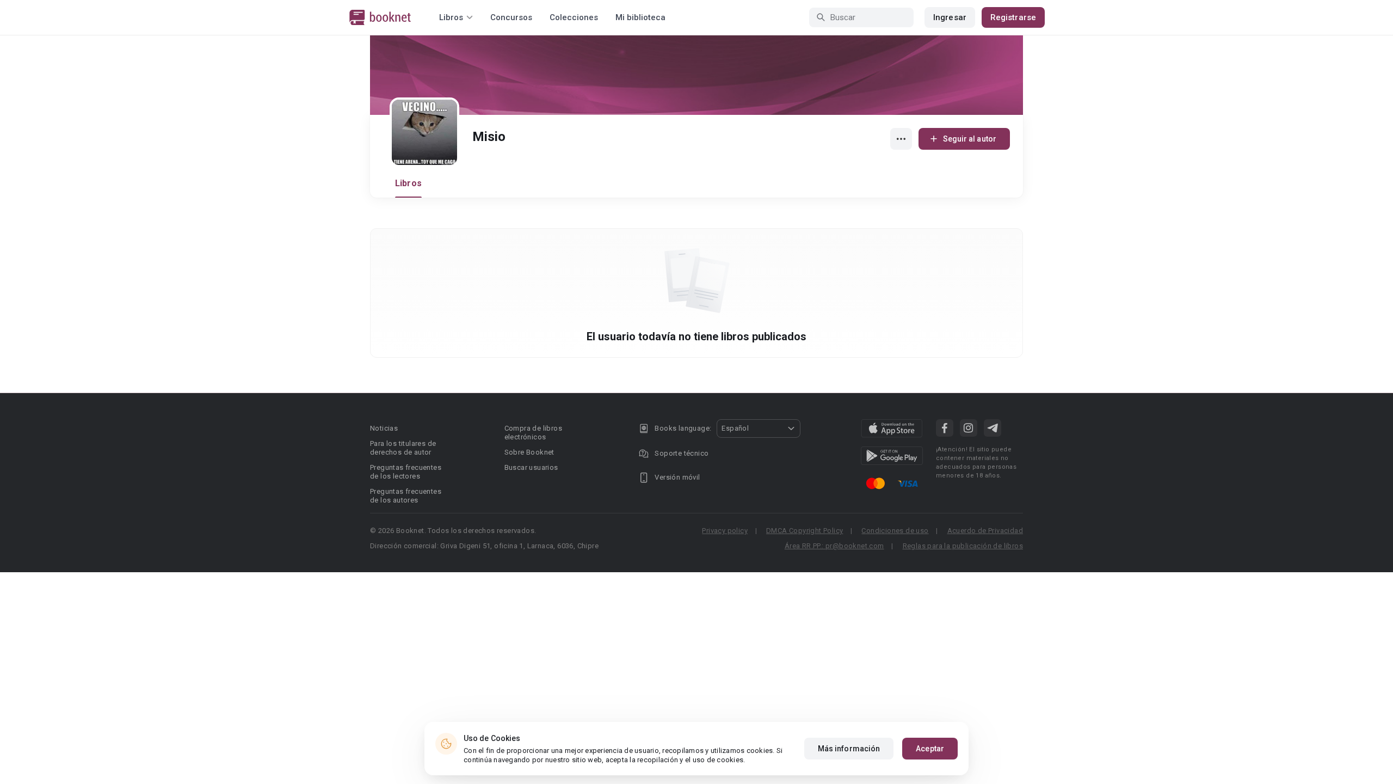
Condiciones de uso (894, 530)
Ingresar (949, 17)
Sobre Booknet (529, 452)
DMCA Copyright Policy (804, 530)
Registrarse (1013, 17)
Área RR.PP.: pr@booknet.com (834, 546)
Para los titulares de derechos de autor (403, 447)
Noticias (384, 428)
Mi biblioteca (640, 17)
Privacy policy (725, 530)
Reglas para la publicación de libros (963, 546)
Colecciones (574, 17)
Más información (849, 748)
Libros (408, 183)
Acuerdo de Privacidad (985, 530)
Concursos (511, 17)
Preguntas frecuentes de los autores (405, 495)
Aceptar (930, 748)
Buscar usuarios (531, 467)
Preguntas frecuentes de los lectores (405, 471)
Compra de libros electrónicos (533, 432)
